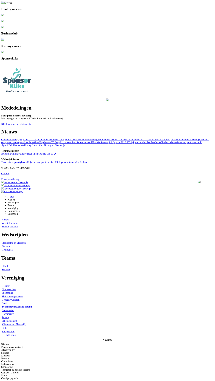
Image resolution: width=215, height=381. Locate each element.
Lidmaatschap (9, 289)
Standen (6, 246)
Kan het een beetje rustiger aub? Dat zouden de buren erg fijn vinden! (75, 139)
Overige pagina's (9, 378)
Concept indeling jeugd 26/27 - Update (20, 139)
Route (5, 303)
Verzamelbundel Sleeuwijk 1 (187, 139)
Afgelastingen (8, 350)
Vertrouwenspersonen (12, 296)
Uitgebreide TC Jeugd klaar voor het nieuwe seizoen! (65, 142)
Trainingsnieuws (10, 226)
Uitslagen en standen (65, 162)
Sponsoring (7, 292)
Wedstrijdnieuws (10, 223)
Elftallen (6, 266)
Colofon (5, 173)
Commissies (8, 310)
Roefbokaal (81, 162)
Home (11, 196)
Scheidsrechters (9, 320)
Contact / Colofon (11, 299)
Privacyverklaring (10, 179)
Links (4, 328)
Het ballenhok (9, 335)
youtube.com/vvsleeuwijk (17, 185)
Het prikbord (8, 331)
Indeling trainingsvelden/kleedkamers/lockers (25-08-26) (29, 153)
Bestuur (5, 286)
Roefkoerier (8, 314)
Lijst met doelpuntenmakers (41, 162)
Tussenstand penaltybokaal (14, 162)
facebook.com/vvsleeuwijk (17, 188)
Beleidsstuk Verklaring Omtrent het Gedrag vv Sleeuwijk (36, 145)
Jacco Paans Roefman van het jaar (156, 139)
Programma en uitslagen (14, 242)
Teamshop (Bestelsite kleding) (16, 369)
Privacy (5, 317)
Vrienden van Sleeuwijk (14, 324)
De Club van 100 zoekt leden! (125, 139)
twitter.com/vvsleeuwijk (16, 182)
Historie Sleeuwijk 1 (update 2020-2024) (112, 142)
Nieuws (5, 219)
